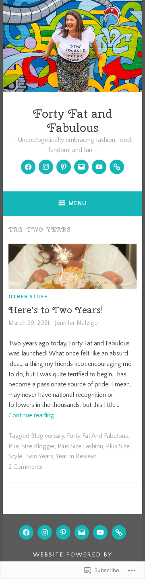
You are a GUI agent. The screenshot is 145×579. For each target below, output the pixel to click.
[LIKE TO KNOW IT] (119, 532)
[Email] (81, 167)
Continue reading (31, 415)
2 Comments (25, 466)
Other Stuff (28, 296)
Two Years (39, 456)
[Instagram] (46, 167)
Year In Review (76, 456)
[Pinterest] (64, 167)
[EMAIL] (82, 532)
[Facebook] (28, 167)
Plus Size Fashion (80, 446)
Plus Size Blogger (31, 446)
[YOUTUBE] (100, 532)
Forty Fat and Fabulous (72, 121)
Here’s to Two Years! (55, 310)
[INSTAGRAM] (45, 532)
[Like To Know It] (117, 167)
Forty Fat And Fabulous (97, 435)
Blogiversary (47, 435)
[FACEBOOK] (26, 532)
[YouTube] (99, 167)
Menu (77, 203)
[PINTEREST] (63, 532)
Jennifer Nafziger (77, 322)
